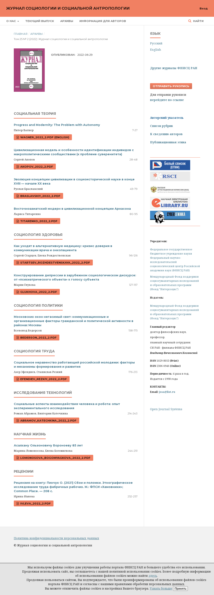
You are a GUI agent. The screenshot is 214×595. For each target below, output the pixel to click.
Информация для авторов (102, 21)
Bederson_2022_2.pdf (38, 337)
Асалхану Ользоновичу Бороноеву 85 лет (48, 445)
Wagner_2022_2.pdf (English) (44, 137)
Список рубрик (161, 126)
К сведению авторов (166, 134)
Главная (21, 33)
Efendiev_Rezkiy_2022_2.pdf (43, 379)
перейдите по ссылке (167, 100)
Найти (198, 21)
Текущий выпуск (39, 21)
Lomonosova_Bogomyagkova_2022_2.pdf (54, 457)
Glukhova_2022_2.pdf (38, 292)
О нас (11, 21)
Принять (180, 588)
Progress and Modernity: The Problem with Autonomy (57, 125)
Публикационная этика (168, 142)
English (155, 50)
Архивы (66, 21)
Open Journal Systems (166, 409)
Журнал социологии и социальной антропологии (68, 8)
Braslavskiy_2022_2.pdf (39, 196)
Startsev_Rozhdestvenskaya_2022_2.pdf (54, 262)
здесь (153, 576)
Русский (156, 43)
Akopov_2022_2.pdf (36, 166)
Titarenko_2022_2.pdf (38, 221)
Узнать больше (161, 588)
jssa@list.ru (167, 392)
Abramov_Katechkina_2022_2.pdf (47, 420)
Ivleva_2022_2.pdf (35, 503)
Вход (204, 8)
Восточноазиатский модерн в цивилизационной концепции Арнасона (72, 209)
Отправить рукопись (171, 86)
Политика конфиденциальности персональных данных (56, 538)
